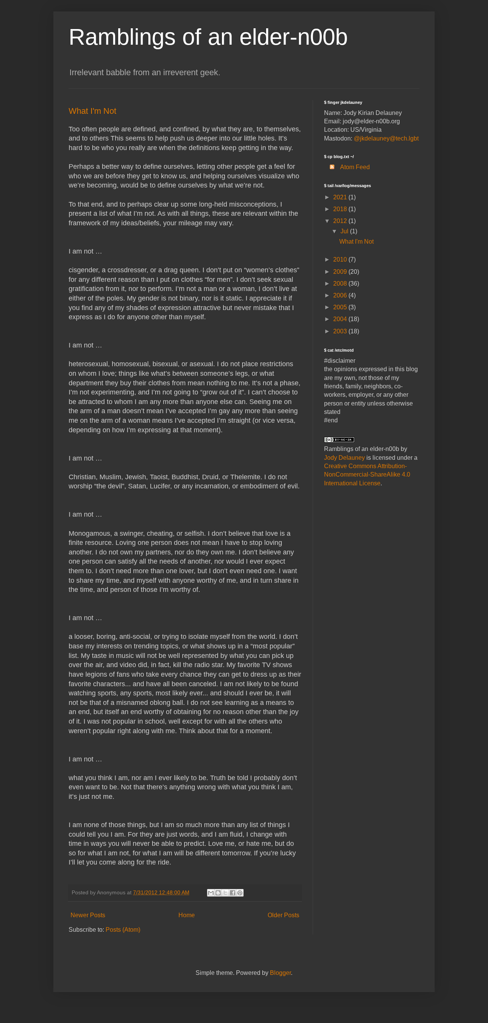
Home (186, 915)
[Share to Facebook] (232, 893)
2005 (340, 307)
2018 (340, 209)
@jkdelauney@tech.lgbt (386, 138)
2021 (340, 197)
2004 (340, 319)
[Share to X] (225, 893)
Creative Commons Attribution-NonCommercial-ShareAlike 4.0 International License (367, 474)
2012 (340, 221)
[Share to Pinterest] (240, 893)
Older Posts (283, 915)
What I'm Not (92, 111)
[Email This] (211, 893)
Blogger (280, 973)
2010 (340, 259)
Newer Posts (88, 915)
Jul (345, 231)
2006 (340, 295)
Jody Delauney (344, 457)
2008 (340, 283)
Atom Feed (355, 167)
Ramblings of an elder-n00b (208, 37)
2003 (340, 331)
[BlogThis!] (218, 893)
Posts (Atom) (123, 929)
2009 (340, 271)
